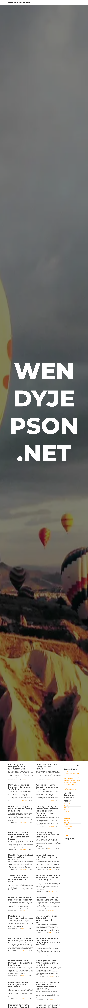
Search (65, 763)
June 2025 (66, 833)
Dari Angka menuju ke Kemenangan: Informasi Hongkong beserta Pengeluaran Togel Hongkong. (47, 810)
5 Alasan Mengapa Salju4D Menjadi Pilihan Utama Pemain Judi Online (19, 878)
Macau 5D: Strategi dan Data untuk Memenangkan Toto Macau (46, 919)
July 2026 (66, 805)
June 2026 (66, 807)
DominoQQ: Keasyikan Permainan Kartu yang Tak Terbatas (19, 787)
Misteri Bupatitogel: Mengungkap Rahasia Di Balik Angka (47, 834)
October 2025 (67, 824)
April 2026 (66, 811)
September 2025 (68, 826)
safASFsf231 (23, 779)
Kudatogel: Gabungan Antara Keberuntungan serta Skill (47, 963)
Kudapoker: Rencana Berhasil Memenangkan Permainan (47, 787)
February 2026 (67, 816)
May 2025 (66, 835)
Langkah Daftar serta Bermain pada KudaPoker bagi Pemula (20, 963)
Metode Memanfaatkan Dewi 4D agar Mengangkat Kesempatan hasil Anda (48, 941)
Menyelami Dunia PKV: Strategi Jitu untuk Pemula (46, 766)
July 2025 (66, 831)
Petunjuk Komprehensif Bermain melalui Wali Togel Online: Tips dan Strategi (19, 835)
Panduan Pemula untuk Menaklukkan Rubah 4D (20, 899)
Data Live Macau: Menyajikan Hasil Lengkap (20, 917)
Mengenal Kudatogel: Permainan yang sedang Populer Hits (20, 808)
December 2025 (68, 820)
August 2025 (67, 828)
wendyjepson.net (18, 2)
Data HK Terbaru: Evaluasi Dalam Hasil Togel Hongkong (20, 857)
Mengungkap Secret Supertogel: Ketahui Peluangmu (18, 984)
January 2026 (67, 818)
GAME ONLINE (67, 841)
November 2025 (68, 822)
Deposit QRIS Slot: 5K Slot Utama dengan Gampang (20, 939)
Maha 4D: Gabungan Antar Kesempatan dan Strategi (47, 857)
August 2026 (67, 803)
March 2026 (67, 814)
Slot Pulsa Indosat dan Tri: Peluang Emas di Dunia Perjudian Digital (48, 877)
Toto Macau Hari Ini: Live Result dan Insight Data (47, 899)
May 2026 (66, 809)
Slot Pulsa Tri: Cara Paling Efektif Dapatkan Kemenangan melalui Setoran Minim (48, 985)
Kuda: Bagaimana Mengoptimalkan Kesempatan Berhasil (18, 766)
